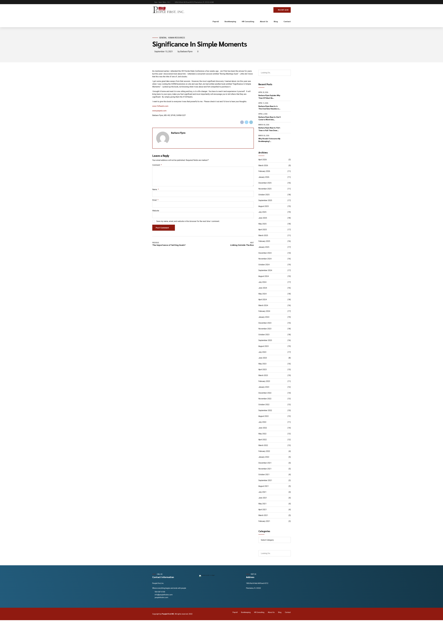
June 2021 (262, 498)
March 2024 (263, 305)
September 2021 (265, 480)
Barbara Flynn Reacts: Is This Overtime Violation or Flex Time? (269, 107)
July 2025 (262, 212)
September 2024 (265, 270)
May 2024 (262, 294)
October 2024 (263, 265)
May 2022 (262, 434)
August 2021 (263, 486)
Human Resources (176, 37)
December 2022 (264, 393)
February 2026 (264, 171)
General (163, 37)
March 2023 (263, 375)
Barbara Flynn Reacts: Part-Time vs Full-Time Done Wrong (269, 129)
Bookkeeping (230, 21)
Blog (276, 21)
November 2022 (264, 399)
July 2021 (262, 492)
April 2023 (262, 369)
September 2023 (265, 340)
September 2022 (265, 410)
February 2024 (264, 311)
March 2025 (263, 235)
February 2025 (264, 241)
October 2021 (263, 474)
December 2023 (264, 323)
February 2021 (264, 521)
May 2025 (262, 224)
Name (155, 189)
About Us (264, 21)
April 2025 (262, 229)
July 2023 (262, 352)
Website (155, 211)
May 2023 (262, 364)
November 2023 (264, 329)
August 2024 (263, 276)
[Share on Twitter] (246, 122)
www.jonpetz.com (159, 111)
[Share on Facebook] (242, 122)
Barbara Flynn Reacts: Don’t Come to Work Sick (269, 118)
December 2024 (264, 253)
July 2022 (262, 422)
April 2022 (262, 439)
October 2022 (263, 404)
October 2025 (263, 195)
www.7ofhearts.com (160, 106)
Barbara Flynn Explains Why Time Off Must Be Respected (269, 96)
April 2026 (262, 159)
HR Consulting (248, 21)
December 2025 (264, 183)
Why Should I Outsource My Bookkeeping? (269, 139)
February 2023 (264, 381)
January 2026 (263, 177)
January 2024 (263, 317)
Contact (287, 21)
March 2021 (263, 515)
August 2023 (263, 346)
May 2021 (262, 504)
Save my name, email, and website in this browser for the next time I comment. (188, 221)
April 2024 (262, 299)
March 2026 (263, 165)
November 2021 (264, 469)
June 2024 (262, 288)
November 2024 (264, 259)
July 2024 (262, 282)
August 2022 (263, 416)
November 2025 (264, 189)
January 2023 (263, 387)
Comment (157, 165)
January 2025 (263, 247)
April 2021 (262, 509)
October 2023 (263, 334)
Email (155, 200)
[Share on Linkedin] (251, 122)
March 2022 (263, 445)
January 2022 (263, 457)
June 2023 (262, 358)
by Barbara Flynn (185, 51)
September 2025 (265, 200)
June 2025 (262, 218)
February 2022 (264, 451)
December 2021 (264, 463)
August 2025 (263, 206)
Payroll (216, 21)
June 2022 (262, 428)
